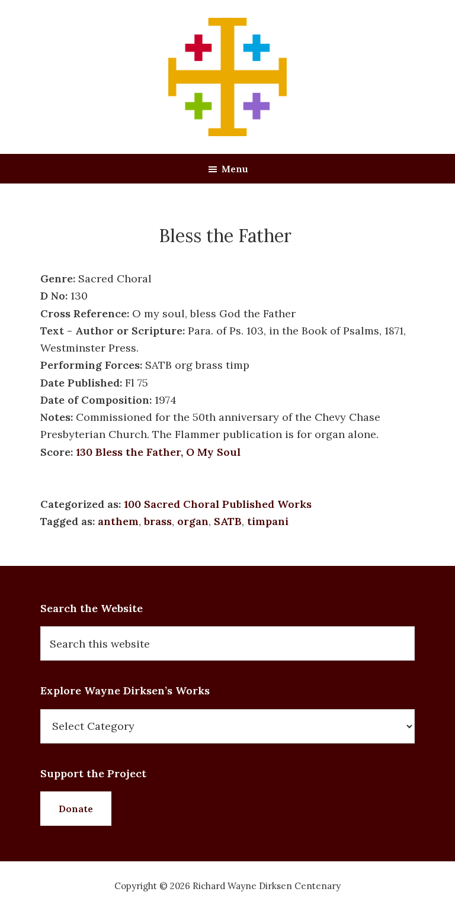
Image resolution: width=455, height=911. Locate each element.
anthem (118, 521)
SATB (228, 521)
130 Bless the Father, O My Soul (158, 452)
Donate (76, 809)
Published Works (267, 504)
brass (158, 521)
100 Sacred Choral (171, 504)
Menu (235, 169)
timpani (268, 521)
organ (193, 521)
